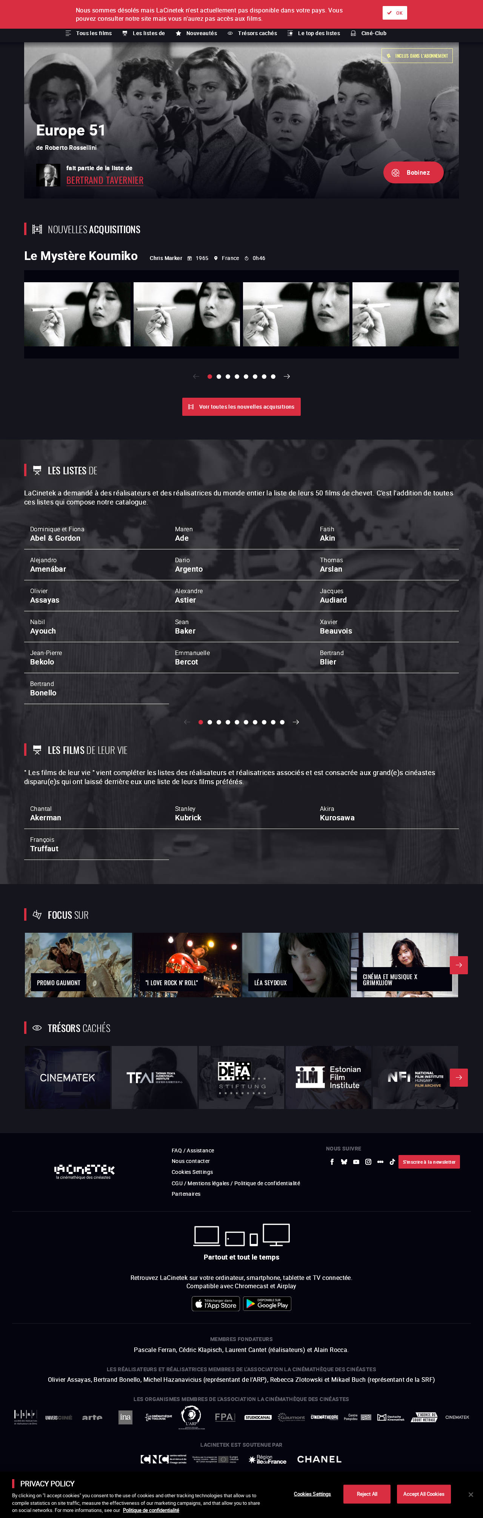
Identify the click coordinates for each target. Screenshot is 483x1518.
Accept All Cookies (423, 1493)
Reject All (367, 1493)
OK (399, 13)
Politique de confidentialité (151, 1510)
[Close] (471, 1494)
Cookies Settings (312, 1493)
